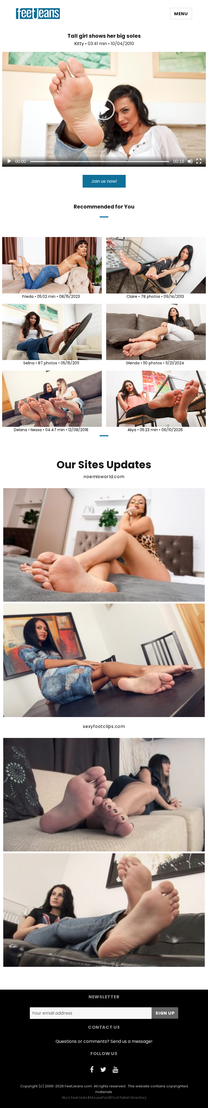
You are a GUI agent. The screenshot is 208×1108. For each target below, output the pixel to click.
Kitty (79, 43)
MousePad (99, 1097)
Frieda (28, 296)
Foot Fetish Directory (129, 1097)
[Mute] (190, 161)
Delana (20, 430)
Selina (28, 363)
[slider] (99, 161)
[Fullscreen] (199, 161)
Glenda (132, 363)
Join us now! (104, 181)
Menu (181, 14)
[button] (104, 109)
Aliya (132, 430)
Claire (131, 296)
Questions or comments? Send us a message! (104, 1041)
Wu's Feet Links (74, 1097)
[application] (104, 109)
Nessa (36, 430)
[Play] (9, 161)
